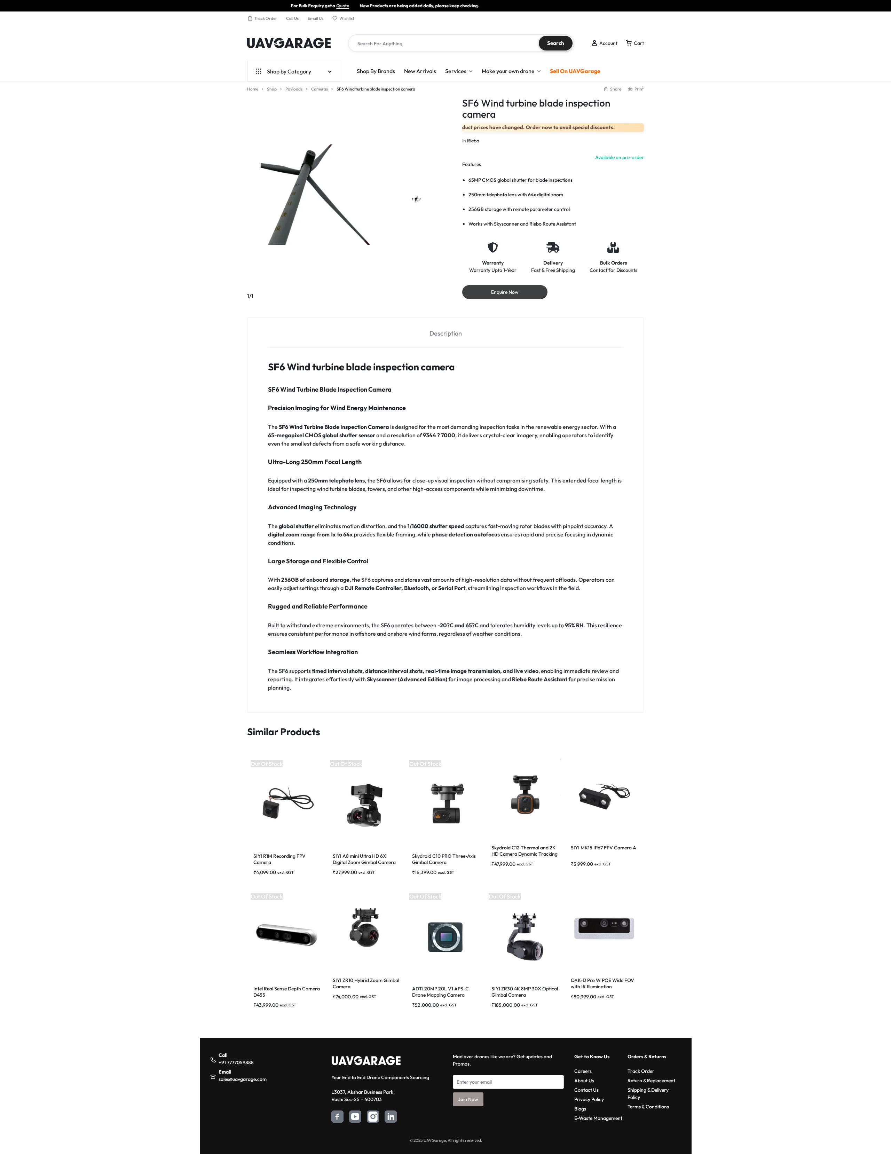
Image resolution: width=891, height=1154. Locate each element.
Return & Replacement (651, 1080)
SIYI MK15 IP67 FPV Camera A (603, 848)
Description (445, 333)
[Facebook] (337, 1117)
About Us (584, 1080)
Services (455, 71)
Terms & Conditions (648, 1107)
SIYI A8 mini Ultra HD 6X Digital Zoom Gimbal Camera (364, 859)
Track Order (265, 18)
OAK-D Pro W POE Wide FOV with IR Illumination (602, 983)
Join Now (468, 1099)
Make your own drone (508, 71)
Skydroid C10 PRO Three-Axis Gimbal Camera (444, 859)
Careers (583, 1071)
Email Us (315, 18)
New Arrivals (420, 71)
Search (555, 43)
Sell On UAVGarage (575, 71)
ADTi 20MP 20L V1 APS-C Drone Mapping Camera (440, 992)
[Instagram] (373, 1117)
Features (471, 164)
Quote (289, 5)
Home (252, 89)
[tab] (445, 333)
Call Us (292, 18)
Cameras (319, 89)
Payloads (293, 89)
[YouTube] (355, 1117)
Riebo (473, 141)
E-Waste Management (598, 1118)
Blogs (580, 1109)
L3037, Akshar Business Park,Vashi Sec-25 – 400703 (363, 1095)
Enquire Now (505, 292)
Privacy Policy (589, 1099)
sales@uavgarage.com (243, 1079)
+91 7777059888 (236, 1062)
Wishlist (346, 18)
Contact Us (586, 1090)
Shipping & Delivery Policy (648, 1093)
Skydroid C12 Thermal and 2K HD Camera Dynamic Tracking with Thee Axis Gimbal (524, 854)
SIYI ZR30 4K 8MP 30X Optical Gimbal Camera (524, 992)
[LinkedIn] (391, 1117)
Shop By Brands (376, 71)
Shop (272, 89)
